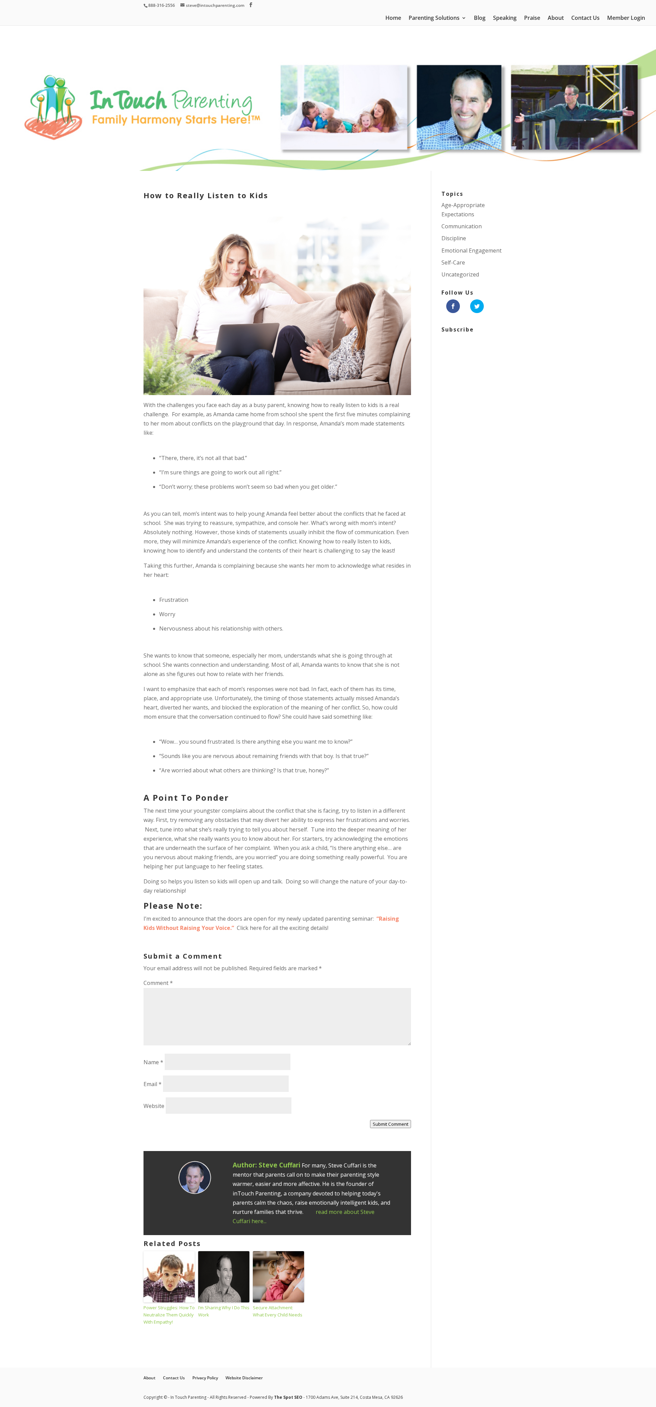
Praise (532, 18)
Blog (480, 18)
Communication (461, 226)
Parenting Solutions (434, 18)
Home (393, 18)
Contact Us (585, 18)
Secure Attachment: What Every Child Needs (277, 1311)
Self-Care (453, 262)
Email (153, 1084)
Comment (158, 983)
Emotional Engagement (471, 250)
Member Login (626, 18)
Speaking (505, 18)
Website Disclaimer (244, 1378)
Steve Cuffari (279, 1165)
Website (154, 1106)
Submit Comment (390, 1124)
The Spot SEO (288, 1397)
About (556, 18)
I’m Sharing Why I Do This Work (223, 1311)
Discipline (453, 238)
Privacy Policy (205, 1378)
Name (153, 1062)
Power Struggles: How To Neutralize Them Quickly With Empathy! (169, 1314)
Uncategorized (460, 274)
